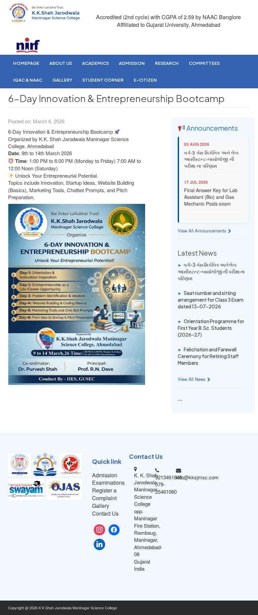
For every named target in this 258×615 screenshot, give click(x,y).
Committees (204, 63)
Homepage (26, 63)
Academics (95, 63)
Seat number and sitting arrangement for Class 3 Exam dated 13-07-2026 (211, 299)
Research (167, 63)
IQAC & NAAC (27, 80)
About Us (60, 63)
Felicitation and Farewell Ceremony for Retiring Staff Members (208, 355)
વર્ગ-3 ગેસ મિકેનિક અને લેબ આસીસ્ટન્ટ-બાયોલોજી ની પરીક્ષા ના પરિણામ (211, 155)
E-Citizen (145, 80)
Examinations (108, 482)
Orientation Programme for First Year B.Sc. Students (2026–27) (211, 327)
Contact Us (105, 513)
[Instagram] (99, 530)
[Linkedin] (99, 544)
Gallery (62, 80)
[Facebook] (114, 530)
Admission (132, 63)
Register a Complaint (104, 494)
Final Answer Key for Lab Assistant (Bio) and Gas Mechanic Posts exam (211, 193)
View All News (192, 379)
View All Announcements (202, 231)
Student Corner (103, 80)
